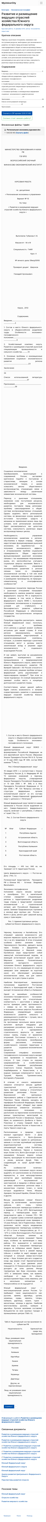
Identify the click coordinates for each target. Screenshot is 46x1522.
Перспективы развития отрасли (15, 1480)
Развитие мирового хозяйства (14, 1501)
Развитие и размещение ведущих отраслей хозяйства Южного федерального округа (20, 1435)
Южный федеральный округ (13, 1470)
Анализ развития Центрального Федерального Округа (21, 1475)
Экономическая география (20, 10)
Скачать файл (22, 133)
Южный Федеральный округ (14, 1463)
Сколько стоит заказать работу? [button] (17, 118)
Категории (5, 10)
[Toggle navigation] (41, 3)
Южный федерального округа (14, 1467)
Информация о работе (22, 1420)
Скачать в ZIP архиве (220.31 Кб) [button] (17, 113)
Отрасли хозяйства (10, 1497)
